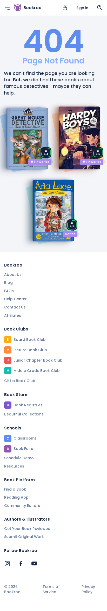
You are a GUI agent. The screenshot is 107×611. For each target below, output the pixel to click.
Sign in (82, 7)
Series (70, 234)
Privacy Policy (88, 589)
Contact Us (15, 307)
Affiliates (12, 315)
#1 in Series (39, 162)
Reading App (16, 497)
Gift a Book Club (19, 380)
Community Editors (22, 505)
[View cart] (65, 8)
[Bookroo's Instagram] (7, 563)
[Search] (99, 8)
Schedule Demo (19, 458)
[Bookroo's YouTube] (34, 563)
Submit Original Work (24, 536)
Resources (14, 466)
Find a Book (15, 489)
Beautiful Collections (24, 414)
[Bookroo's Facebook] (21, 563)
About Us (13, 274)
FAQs (9, 290)
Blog (8, 282)
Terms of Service (51, 589)
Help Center (15, 298)
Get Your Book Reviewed (27, 528)
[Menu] (7, 8)
